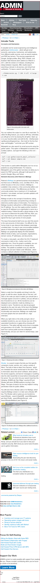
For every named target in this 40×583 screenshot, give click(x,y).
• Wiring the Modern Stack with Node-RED (14, 538)
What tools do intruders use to (23, 435)
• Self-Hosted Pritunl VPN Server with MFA (14, 547)
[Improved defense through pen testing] (6, 486)
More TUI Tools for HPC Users (14, 527)
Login (37, 34)
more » (36, 449)
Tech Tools (22, 20)
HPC (36, 28)
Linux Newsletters (15, 504)
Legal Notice (16, 577)
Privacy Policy (15, 579)
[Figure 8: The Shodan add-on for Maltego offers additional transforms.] (20, 413)
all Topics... (15, 32)
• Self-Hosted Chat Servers (9, 549)
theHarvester (13, 50)
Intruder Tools (15, 34)
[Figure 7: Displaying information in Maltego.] (20, 347)
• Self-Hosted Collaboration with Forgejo (13, 540)
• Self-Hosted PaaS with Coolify (10, 543)
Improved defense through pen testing (26, 483)
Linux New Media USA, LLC (26, 582)
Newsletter (4, 25)
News (3, 20)
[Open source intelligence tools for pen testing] (6, 455)
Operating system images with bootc (16, 520)
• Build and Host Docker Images (11, 545)
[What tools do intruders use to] (6, 437)
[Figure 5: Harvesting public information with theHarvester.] (20, 102)
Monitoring (28, 30)
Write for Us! (30, 22)
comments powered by (11, 495)
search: (2, 13)
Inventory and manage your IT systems (17, 518)
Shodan (3, 363)
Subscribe (34, 20)
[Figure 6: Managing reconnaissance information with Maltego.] (20, 271)
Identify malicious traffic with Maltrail (16, 524)
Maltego (10, 180)
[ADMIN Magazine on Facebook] (33, 34)
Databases (5, 32)
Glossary (4, 581)
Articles (11, 20)
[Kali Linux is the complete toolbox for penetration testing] (6, 469)
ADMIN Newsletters (16, 502)
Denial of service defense (12, 522)
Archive (6, 22)
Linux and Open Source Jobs (11, 506)
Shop (14, 25)
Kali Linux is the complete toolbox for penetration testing (25, 468)
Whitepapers (17, 22)
